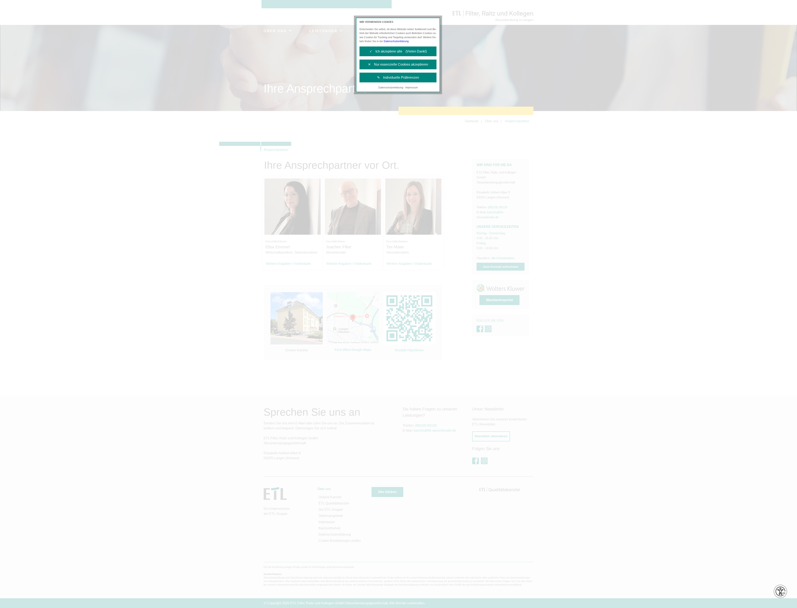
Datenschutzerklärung (396, 41)
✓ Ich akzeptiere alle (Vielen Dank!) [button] (398, 51)
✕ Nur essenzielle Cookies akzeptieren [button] (398, 64)
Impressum (411, 87)
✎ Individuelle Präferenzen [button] (398, 77)
